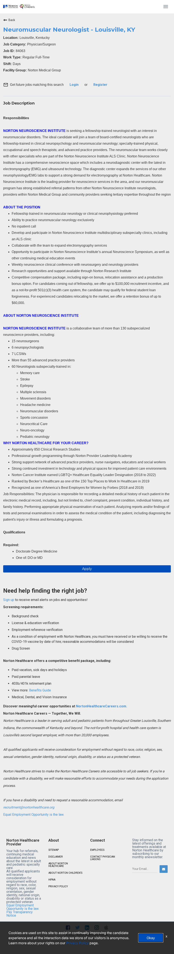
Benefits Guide (39, 690)
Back (11, 20)
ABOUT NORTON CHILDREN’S (65, 872)
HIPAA (51, 879)
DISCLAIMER (55, 856)
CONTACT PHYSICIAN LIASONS (102, 858)
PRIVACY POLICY (58, 886)
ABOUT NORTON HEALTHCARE (58, 865)
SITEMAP (53, 849)
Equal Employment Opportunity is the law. (33, 815)
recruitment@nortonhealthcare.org (28, 807)
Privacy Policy (77, 943)
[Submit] (164, 869)
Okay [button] (151, 938)
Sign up (8, 600)
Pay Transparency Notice (19, 913)
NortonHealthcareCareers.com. (101, 706)
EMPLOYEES (97, 849)
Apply (87, 569)
